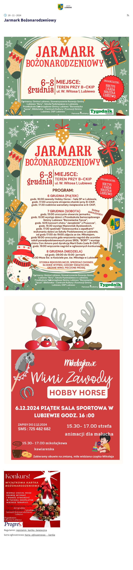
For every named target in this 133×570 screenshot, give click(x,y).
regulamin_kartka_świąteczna (31, 530)
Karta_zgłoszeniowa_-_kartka (40, 534)
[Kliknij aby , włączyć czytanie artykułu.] (5, 26)
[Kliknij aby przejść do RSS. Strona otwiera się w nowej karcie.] (128, 15)
